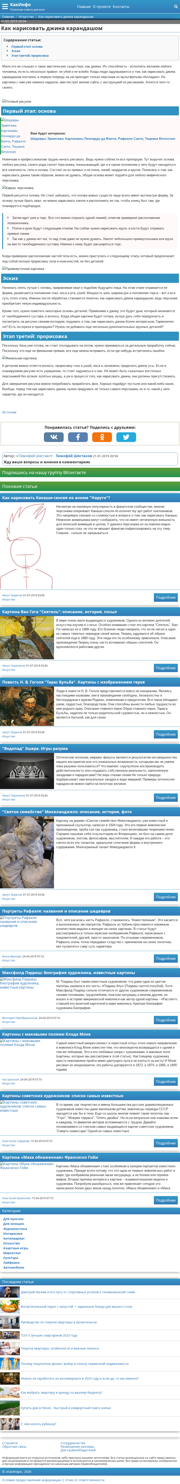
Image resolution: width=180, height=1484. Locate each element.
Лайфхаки (11, 1262)
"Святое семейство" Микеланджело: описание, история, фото (67, 811)
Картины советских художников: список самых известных (62, 1095)
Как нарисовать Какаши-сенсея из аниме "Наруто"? (56, 497)
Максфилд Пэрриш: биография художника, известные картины (68, 972)
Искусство (8, 599)
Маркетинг (12, 1253)
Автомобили (13, 1267)
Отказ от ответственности (84, 1480)
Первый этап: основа (27, 47)
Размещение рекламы (77, 1446)
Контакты (121, 6)
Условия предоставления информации (31, 1480)
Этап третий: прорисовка (30, 56)
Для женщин (13, 1224)
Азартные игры (15, 1248)
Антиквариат (14, 1238)
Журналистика (15, 1229)
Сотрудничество (73, 1443)
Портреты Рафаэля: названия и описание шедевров (56, 911)
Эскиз (15, 51)
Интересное (12, 1233)
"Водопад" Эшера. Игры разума (35, 748)
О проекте (102, 6)
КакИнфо (20, 4)
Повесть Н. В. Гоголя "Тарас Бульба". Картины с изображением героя (73, 682)
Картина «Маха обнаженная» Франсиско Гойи (50, 1157)
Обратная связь (14, 1446)
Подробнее (166, 597)
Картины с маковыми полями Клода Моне (46, 1034)
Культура (10, 1258)
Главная (84, 6)
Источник (9, 412)
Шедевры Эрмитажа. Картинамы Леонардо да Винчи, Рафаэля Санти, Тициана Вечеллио (103, 138)
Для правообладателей (78, 1450)
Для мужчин (13, 1219)
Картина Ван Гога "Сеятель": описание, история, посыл (59, 611)
